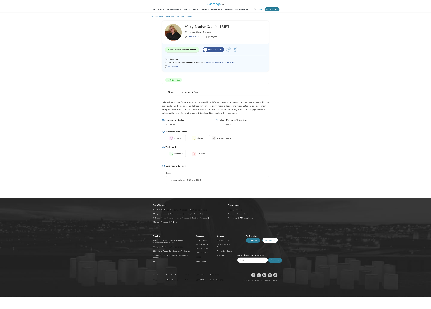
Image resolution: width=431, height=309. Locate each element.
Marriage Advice (202, 244)
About (171, 92)
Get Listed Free (272, 9)
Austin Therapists (183, 218)
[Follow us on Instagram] (270, 275)
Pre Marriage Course (224, 251)
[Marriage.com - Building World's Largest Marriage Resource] (215, 4)
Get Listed (253, 240)
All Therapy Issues (246, 218)
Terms (187, 280)
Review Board (171, 275)
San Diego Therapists (200, 218)
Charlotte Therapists (160, 222)
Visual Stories (201, 261)
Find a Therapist (159, 205)
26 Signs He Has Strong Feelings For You (168, 247)
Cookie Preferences (217, 280)
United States (229, 62)
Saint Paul (192, 37)
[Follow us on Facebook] (253, 275)
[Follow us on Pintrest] (275, 275)
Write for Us (270, 240)
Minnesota (201, 37)
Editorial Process (172, 280)
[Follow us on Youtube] (264, 275)
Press (187, 275)
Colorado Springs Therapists (163, 218)
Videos (198, 257)
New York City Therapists (162, 210)
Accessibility (214, 275)
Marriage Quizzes (202, 249)
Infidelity (231, 210)
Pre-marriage (233, 218)
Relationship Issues (235, 214)
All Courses (221, 255)
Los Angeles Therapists (193, 214)
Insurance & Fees (190, 92)
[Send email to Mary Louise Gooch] (228, 51)
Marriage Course (223, 240)
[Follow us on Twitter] (259, 275)
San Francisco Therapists (199, 210)
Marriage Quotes (202, 253)
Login (260, 9)
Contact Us (200, 275)
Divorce (239, 210)
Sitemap (247, 280)
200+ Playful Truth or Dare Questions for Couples (171, 251)
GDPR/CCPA (200, 280)
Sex (245, 214)
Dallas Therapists (176, 214)
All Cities (174, 222)
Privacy (155, 280)
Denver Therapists (180, 210)
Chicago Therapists (160, 214)
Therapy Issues (234, 205)
